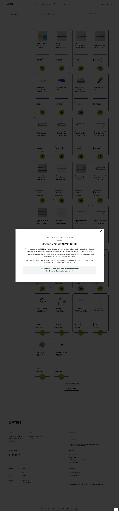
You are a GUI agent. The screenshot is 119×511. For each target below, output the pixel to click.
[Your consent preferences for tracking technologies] (116, 509)
